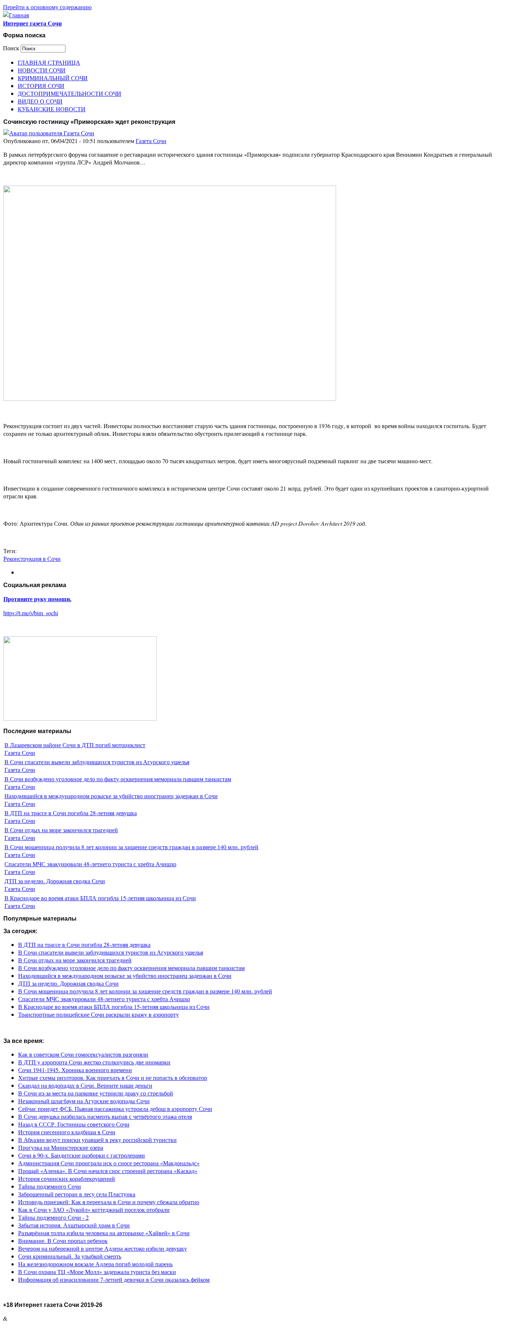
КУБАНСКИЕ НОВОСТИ (51, 109)
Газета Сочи (151, 141)
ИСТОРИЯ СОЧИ (41, 85)
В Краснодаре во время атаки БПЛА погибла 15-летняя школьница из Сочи (100, 898)
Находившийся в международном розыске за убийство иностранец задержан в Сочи (111, 796)
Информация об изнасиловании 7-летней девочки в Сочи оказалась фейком (114, 1279)
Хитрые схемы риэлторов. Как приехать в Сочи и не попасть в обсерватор (112, 1077)
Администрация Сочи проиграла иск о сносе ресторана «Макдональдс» (109, 1163)
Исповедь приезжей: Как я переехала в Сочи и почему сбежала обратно (108, 1202)
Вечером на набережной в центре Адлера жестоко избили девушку (102, 1248)
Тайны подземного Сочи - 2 (53, 1217)
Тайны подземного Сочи (49, 1186)
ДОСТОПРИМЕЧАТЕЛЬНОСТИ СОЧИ (69, 93)
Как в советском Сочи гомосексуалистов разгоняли (83, 1054)
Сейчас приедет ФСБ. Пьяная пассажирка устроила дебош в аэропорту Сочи (115, 1108)
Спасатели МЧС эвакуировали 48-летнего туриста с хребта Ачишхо (90, 864)
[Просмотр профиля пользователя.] (48, 133)
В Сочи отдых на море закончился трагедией (61, 830)
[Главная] (16, 15)
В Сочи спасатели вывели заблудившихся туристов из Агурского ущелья (96, 762)
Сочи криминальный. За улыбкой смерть (69, 1256)
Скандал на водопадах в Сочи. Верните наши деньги (85, 1085)
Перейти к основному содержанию (47, 7)
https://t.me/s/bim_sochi (30, 613)
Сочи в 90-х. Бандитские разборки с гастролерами (81, 1155)
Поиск (12, 48)
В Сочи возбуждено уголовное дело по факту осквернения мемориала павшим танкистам (117, 779)
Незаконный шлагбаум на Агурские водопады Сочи (84, 1101)
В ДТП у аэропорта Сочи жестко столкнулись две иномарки (94, 1062)
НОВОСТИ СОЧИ (41, 70)
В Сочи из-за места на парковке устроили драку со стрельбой (95, 1093)
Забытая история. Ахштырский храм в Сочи (74, 1225)
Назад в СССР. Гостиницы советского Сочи (73, 1124)
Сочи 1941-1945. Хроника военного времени (75, 1070)
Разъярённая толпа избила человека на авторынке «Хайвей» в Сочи (104, 1233)
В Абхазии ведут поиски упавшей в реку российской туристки (97, 1140)
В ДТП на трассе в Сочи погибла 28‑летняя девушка (70, 813)
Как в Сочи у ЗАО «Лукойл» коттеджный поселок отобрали (94, 1209)
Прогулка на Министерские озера (60, 1147)
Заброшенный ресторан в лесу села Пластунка (76, 1194)
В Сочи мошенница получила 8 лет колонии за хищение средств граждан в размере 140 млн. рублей (131, 847)
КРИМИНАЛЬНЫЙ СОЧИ (53, 78)
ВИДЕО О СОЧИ (40, 101)
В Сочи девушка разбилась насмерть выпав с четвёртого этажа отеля (105, 1116)
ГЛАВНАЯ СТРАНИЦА (49, 62)
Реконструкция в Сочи (32, 558)
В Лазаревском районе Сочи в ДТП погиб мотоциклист (74, 745)
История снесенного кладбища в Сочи (66, 1132)
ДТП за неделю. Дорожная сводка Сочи (54, 881)
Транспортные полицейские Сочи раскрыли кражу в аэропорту (98, 1014)
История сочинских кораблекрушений (66, 1178)
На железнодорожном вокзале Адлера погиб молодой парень (95, 1264)
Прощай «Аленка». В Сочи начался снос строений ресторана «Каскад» (107, 1171)
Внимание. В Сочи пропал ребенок (63, 1240)
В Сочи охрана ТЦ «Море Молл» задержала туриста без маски (97, 1272)
